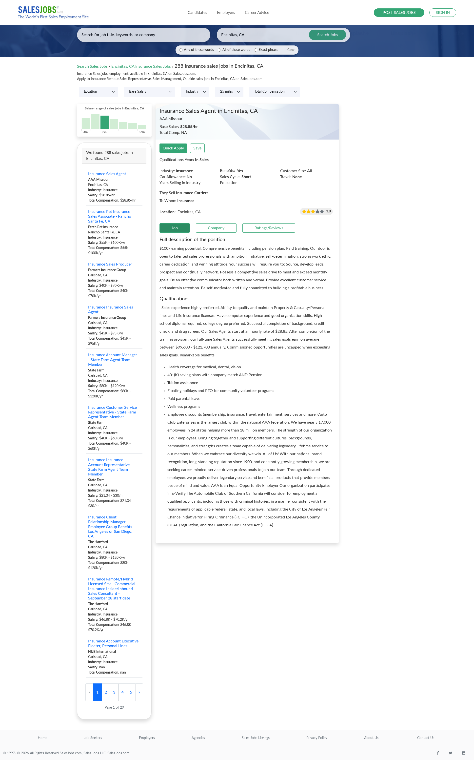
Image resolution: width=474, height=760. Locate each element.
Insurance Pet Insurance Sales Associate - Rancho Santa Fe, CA (109, 216)
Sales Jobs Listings (256, 738)
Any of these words (199, 50)
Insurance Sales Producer (110, 264)
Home (42, 738)
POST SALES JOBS (399, 13)
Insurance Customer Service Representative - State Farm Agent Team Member (112, 412)
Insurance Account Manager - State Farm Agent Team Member (112, 359)
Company (216, 228)
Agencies (198, 738)
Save (197, 148)
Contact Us (425, 738)
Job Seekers (93, 738)
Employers (147, 738)
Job (175, 228)
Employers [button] (226, 13)
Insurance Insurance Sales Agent (110, 309)
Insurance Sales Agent (107, 174)
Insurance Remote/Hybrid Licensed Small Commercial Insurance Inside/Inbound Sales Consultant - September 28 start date (111, 588)
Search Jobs (327, 35)
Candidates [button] (197, 13)
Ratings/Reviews (269, 228)
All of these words (236, 50)
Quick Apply (173, 148)
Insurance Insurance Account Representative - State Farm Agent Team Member (110, 467)
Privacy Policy (316, 738)
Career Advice (257, 13)
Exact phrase (268, 50)
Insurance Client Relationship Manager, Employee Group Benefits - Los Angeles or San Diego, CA (111, 526)
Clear (291, 49)
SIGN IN (443, 13)
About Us (371, 738)
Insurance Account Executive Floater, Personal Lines (113, 643)
